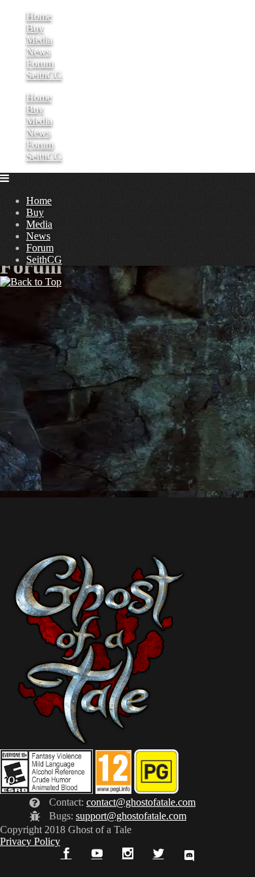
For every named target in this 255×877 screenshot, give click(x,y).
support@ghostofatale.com (131, 815)
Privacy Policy (30, 841)
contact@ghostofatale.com (141, 802)
